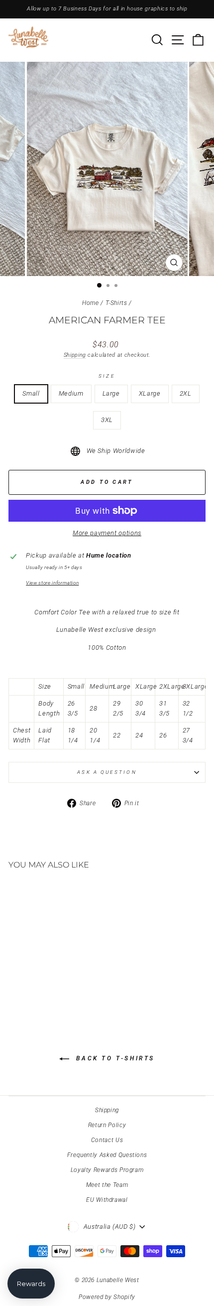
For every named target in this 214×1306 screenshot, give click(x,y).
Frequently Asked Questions (107, 1155)
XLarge (150, 393)
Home (90, 302)
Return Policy (107, 1125)
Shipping (75, 355)
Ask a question (106, 772)
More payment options (107, 533)
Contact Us (107, 1140)
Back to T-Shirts (114, 1058)
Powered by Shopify (107, 1297)
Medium (71, 393)
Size (107, 376)
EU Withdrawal (106, 1199)
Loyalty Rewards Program (107, 1169)
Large (111, 393)
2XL (186, 393)
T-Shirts (116, 302)
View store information (52, 583)
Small (30, 393)
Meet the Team (107, 1184)
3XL (107, 420)
